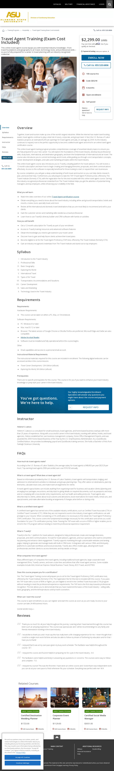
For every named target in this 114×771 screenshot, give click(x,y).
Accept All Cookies (22, 757)
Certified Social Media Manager (95, 717)
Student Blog (96, 749)
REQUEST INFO (102, 109)
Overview (5, 127)
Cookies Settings (22, 763)
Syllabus (5, 132)
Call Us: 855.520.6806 (102, 30)
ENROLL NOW (96, 57)
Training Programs (13, 30)
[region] (23, 751)
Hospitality (26, 30)
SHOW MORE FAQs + (25, 609)
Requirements (7, 137)
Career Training (48, 749)
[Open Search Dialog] (109, 4)
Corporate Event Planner (61, 717)
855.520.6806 (6, 169)
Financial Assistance (84, 751)
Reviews (5, 152)
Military (79, 749)
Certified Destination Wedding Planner (31, 717)
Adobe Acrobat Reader (30, 337)
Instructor (6, 142)
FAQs (4, 147)
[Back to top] (57, 746)
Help (78, 754)
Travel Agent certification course (65, 197)
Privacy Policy (73, 765)
